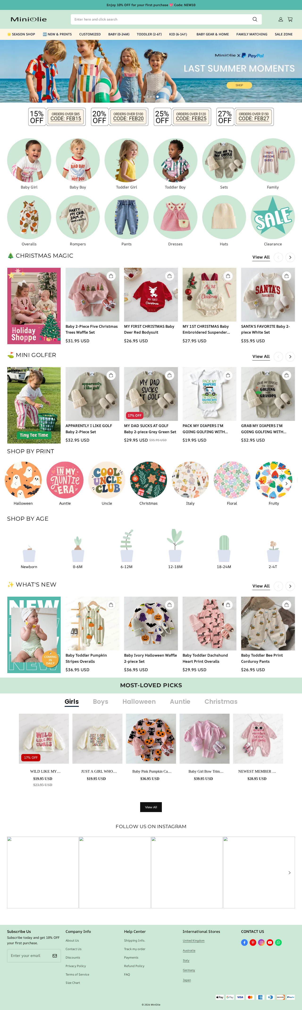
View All (261, 257)
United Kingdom (194, 941)
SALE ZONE (284, 34)
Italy (186, 960)
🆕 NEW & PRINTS (57, 34)
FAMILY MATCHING (251, 34)
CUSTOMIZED (90, 34)
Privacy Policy (76, 966)
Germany (189, 970)
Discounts (73, 957)
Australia (189, 950)
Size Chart (73, 983)
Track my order (134, 949)
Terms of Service (77, 974)
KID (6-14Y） (179, 34)
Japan (187, 980)
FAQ (127, 974)
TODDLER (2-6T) (149, 34)
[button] (289, 872)
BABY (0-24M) (118, 34)
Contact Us (73, 949)
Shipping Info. (134, 940)
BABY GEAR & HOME (213, 34)
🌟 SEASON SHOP (21, 34)
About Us (72, 940)
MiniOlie (155, 1004)
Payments (131, 957)
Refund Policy (134, 966)
